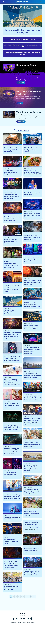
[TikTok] (14, 618)
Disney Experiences (13, 622)
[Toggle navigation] (41, 1)
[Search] (4, 1)
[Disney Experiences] (22, 614)
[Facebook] (24, 618)
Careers (28, 622)
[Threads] (31, 618)
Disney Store (24, 622)
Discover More (21, 121)
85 (30, 596)
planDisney (19, 622)
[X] (28, 618)
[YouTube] (17, 618)
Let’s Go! (20, 103)
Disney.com (32, 622)
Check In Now (21, 82)
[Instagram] (21, 618)
